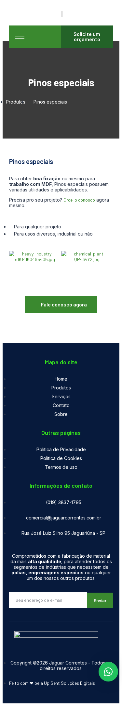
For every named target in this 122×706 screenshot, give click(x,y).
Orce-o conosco (79, 200)
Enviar (100, 600)
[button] (15, 257)
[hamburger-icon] (19, 36)
